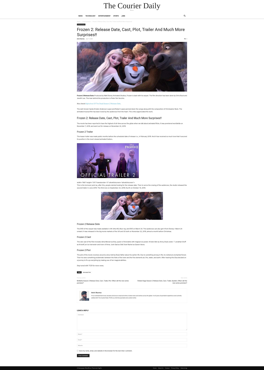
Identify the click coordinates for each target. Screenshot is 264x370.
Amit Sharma (80, 39)
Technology (90, 16)
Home (78, 21)
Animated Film (87, 272)
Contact (167, 368)
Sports (116, 16)
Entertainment (104, 16)
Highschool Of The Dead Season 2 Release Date (102, 104)
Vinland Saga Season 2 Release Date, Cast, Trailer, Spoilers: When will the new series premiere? (162, 282)
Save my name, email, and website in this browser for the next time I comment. (105, 351)
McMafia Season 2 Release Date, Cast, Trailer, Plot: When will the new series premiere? (103, 282)
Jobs (123, 16)
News (80, 16)
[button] (184, 16)
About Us (160, 368)
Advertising (184, 368)
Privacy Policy (175, 368)
